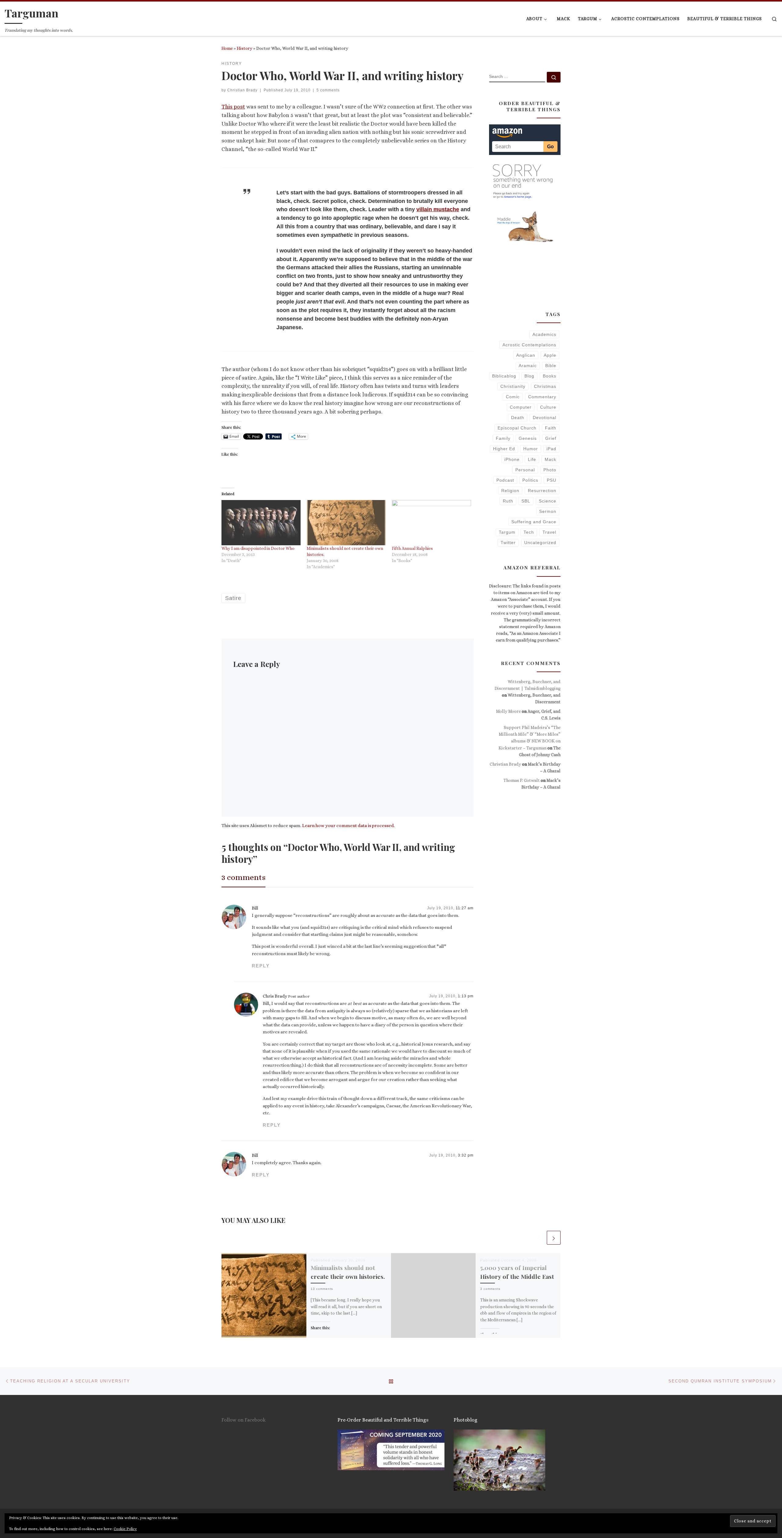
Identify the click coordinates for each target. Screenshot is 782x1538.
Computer (521, 407)
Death (517, 417)
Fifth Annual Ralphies (412, 548)
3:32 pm (465, 1155)
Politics (530, 480)
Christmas (545, 386)
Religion (510, 490)
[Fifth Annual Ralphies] (431, 522)
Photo (549, 469)
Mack (550, 459)
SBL (525, 501)
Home (227, 48)
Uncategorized (540, 542)
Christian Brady (242, 90)
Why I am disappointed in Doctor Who (257, 548)
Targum (507, 532)
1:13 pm (465, 996)
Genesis (528, 438)
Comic (513, 396)
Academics (544, 334)
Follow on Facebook (243, 1420)
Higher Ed (504, 448)
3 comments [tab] (243, 877)
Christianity (512, 386)
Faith (550, 427)
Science (547, 501)
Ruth (508, 501)
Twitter (508, 542)
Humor (530, 448)
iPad (551, 448)
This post (233, 107)
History (244, 48)
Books (549, 375)
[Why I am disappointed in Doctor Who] (261, 522)
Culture (548, 407)
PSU (551, 480)
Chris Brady (275, 996)
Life (532, 459)
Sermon (547, 511)
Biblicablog (504, 375)
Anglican (525, 355)
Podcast (505, 480)
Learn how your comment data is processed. (348, 825)
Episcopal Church (517, 427)
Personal (525, 469)
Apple (550, 355)
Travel (549, 532)
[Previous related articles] (539, 1238)
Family (503, 438)
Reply (261, 965)
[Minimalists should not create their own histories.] (346, 522)
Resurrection (542, 490)
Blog (529, 375)
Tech (529, 532)
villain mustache (437, 209)
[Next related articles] (554, 1238)
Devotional (544, 417)
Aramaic (528, 365)
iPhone (512, 459)
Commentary (542, 396)
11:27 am (464, 908)
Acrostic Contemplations (529, 344)
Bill (255, 908)
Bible (550, 365)
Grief (550, 438)
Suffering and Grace (533, 521)
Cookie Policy (125, 1529)
